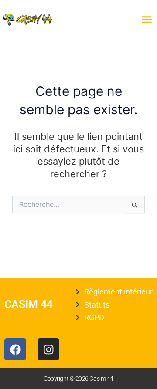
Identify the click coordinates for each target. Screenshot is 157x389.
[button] (147, 19)
